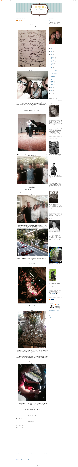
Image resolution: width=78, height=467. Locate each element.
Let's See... (52, 74)
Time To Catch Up (20, 20)
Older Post (46, 453)
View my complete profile (54, 310)
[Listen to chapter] (56, 293)
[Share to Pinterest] (33, 421)
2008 (51, 93)
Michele (57, 304)
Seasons (50, 20)
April (52, 69)
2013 (51, 86)
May (52, 67)
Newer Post (18, 453)
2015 (51, 54)
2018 (51, 49)
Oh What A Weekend (54, 77)
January (52, 84)
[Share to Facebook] (32, 421)
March (52, 81)
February (52, 82)
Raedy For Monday (54, 70)
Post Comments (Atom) (24, 455)
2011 (51, 89)
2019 (51, 48)
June (52, 66)
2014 (51, 55)
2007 (51, 95)
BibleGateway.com (56, 295)
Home (32, 453)
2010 (51, 90)
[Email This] (28, 421)
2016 (51, 52)
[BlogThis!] (29, 421)
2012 (51, 87)
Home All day (53, 76)
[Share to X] (31, 421)
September (53, 61)
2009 (51, 92)
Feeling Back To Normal (55, 71)
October (52, 60)
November (53, 58)
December (53, 57)
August (52, 63)
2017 (51, 51)
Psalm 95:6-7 (54, 293)
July (52, 64)
